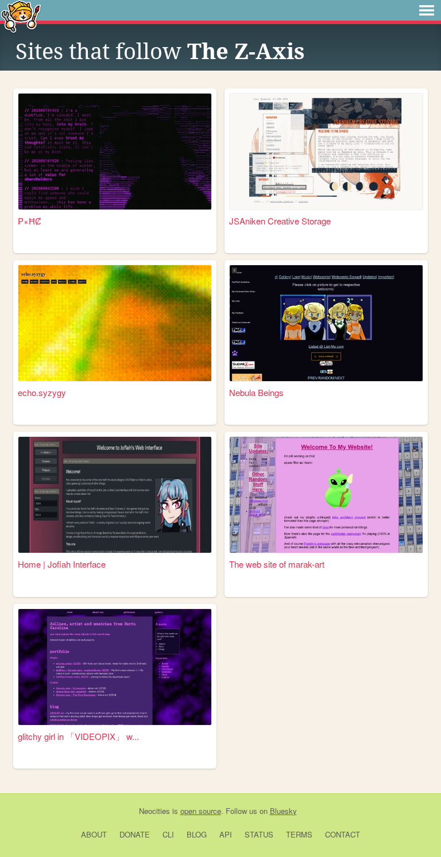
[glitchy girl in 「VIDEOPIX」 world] (115, 667)
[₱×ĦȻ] (115, 151)
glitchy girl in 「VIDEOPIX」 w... (78, 736)
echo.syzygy (42, 392)
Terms (299, 834)
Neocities (154, 810)
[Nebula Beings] (326, 323)
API (225, 834)
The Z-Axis (246, 51)
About (94, 834)
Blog (197, 834)
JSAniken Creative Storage (280, 221)
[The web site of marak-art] (326, 494)
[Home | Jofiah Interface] (115, 494)
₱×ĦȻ (29, 221)
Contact (342, 834)
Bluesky (283, 810)
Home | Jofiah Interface (62, 564)
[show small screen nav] (426, 10)
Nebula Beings (256, 392)
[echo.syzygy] (115, 323)
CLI (168, 834)
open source (200, 810)
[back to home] (21, 16)
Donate (134, 834)
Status (259, 834)
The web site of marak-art (276, 564)
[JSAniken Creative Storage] (326, 151)
